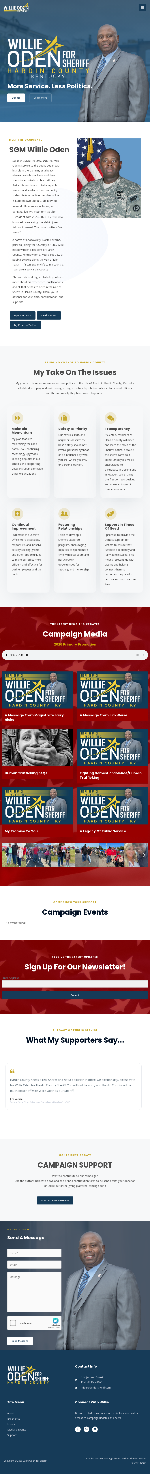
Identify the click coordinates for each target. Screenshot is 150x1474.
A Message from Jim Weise (103, 715)
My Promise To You (21, 831)
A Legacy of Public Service (103, 831)
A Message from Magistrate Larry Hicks (34, 717)
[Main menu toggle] (142, 7)
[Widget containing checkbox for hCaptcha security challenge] (34, 1323)
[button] (6, 855)
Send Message (20, 1341)
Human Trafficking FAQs (26, 773)
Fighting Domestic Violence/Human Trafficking (111, 775)
